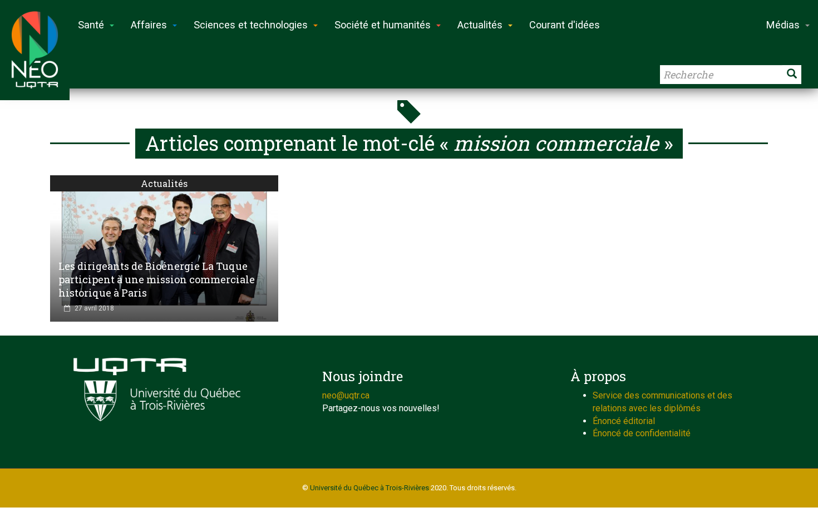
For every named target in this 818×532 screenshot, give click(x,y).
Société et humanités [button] (382, 25)
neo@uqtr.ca (345, 395)
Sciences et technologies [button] (251, 25)
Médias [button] (783, 25)
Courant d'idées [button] (564, 25)
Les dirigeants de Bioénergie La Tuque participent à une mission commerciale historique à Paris (156, 279)
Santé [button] (91, 25)
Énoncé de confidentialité (642, 433)
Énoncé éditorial (624, 421)
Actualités (164, 183)
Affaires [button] (149, 25)
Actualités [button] (479, 25)
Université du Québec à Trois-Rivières (369, 488)
